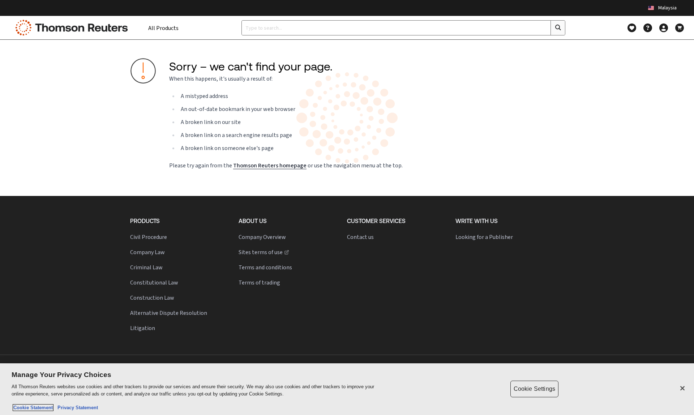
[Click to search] (558, 28)
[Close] (682, 388)
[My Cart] (679, 28)
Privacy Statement (76, 407)
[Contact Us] (648, 28)
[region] (347, 389)
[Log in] (663, 28)
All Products (163, 28)
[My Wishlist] (632, 28)
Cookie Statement (33, 407)
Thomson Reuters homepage (270, 165)
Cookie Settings (534, 389)
